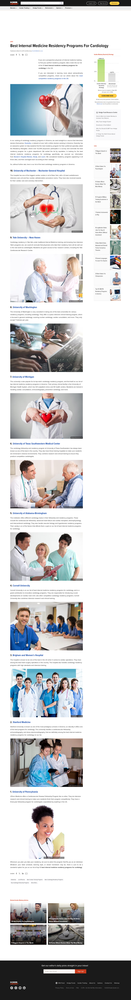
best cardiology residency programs (54, 879)
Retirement (49, 8)
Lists (11, 42)
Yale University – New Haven (26, 237)
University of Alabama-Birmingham (30, 513)
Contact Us (108, 983)
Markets (13, 8)
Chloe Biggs (35, 51)
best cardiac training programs (35, 879)
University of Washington (25, 307)
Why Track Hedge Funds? (103, 122)
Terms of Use (70, 988)
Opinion (59, 8)
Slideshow (13, 879)
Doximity (28, 143)
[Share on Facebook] (17, 55)
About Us (92, 983)
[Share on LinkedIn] (23, 55)
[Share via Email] (26, 55)
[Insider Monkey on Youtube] (21, 987)
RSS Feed (61, 983)
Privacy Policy (59, 988)
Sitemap (116, 983)
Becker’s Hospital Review (23, 157)
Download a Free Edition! (103, 125)
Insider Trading (24, 8)
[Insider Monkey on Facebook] (12, 987)
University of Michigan (23, 377)
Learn (43, 157)
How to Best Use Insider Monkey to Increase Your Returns (106, 117)
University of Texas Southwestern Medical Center (36, 443)
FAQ (77, 988)
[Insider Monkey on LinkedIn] (25, 987)
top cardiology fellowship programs (20, 883)
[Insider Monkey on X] (16, 987)
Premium (114, 3)
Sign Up (102, 3)
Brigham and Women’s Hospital (28, 655)
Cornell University (21, 585)
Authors (100, 983)
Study (35, 157)
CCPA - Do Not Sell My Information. (91, 988)
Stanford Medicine (21, 722)
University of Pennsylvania (25, 792)
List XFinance (21, 879)
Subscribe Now (107, 96)
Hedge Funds (37, 8)
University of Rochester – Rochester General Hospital (39, 170)
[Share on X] (20, 55)
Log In (91, 3)
